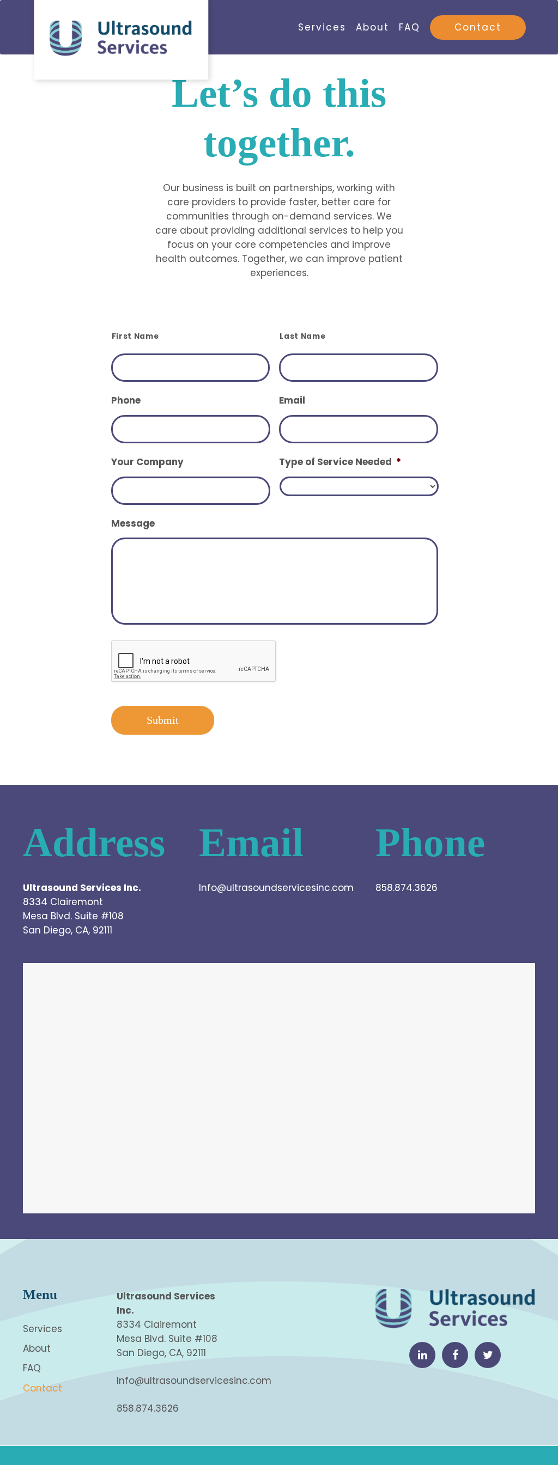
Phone (126, 400)
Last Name (302, 336)
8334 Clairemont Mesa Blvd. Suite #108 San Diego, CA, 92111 (73, 916)
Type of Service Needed (340, 462)
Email (292, 400)
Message (133, 523)
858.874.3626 (406, 887)
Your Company (147, 462)
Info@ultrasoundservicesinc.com (276, 887)
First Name (135, 336)
